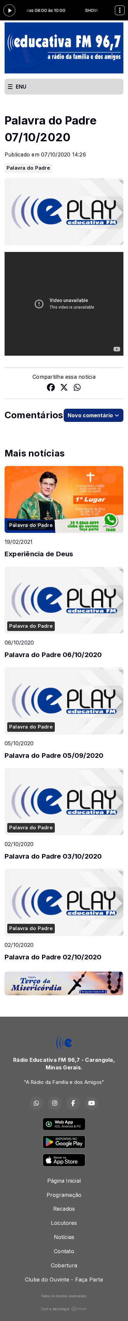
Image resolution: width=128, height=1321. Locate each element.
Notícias (64, 1237)
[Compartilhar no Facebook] (51, 388)
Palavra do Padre (28, 168)
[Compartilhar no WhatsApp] (77, 388)
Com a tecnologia (55, 1309)
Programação (64, 1195)
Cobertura (64, 1265)
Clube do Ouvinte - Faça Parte (64, 1279)
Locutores (64, 1223)
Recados (64, 1208)
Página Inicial (64, 1180)
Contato (64, 1251)
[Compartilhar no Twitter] (64, 388)
